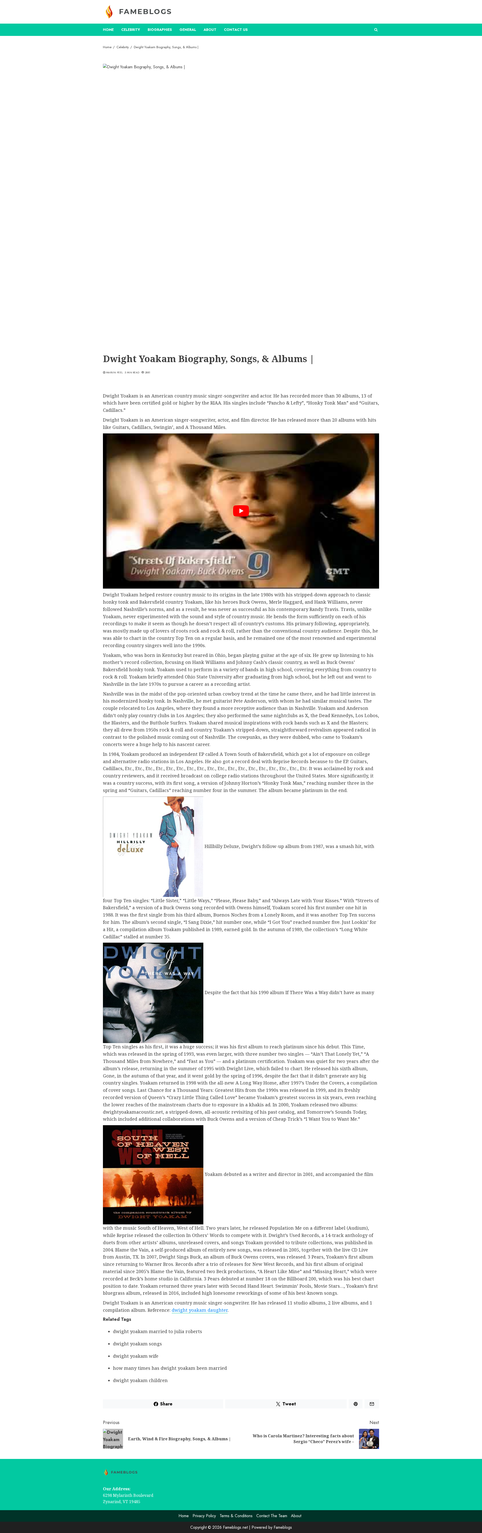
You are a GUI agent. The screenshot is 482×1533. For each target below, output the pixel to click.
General (187, 29)
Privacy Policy (204, 1516)
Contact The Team (271, 1516)
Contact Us (236, 29)
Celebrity (130, 29)
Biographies (160, 29)
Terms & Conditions (236, 1516)
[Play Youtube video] (241, 511)
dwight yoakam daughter (200, 1310)
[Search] (376, 30)
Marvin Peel (114, 372)
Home (108, 29)
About (210, 29)
